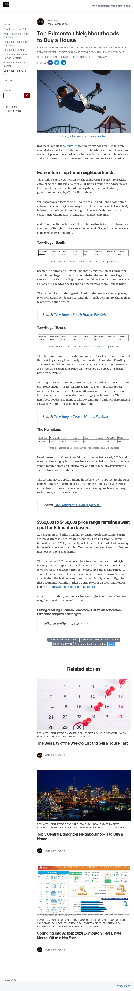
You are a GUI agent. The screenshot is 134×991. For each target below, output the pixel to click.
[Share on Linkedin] (63, 62)
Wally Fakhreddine (57, 23)
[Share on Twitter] (57, 62)
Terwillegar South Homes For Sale (80, 314)
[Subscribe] (27, 95)
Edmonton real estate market (15, 64)
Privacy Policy (123, 986)
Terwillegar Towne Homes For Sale (81, 416)
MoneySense (72, 145)
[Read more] (84, 704)
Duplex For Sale (48, 57)
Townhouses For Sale (15, 29)
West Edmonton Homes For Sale (16, 35)
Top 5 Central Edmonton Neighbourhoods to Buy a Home (80, 836)
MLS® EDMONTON (62, 644)
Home (6, 24)
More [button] (6, 80)
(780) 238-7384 (12, 111)
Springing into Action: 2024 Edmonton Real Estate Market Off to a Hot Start (79, 935)
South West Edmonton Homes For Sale (15, 56)
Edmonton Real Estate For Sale (15, 43)
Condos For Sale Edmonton (91, 827)
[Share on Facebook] (50, 62)
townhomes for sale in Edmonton (75, 586)
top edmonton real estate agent (80, 923)
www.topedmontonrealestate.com (111, 5)
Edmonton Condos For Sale (91, 919)
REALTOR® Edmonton (63, 736)
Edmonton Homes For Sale (15, 72)
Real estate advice (13, 49)
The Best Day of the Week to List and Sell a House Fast (82, 743)
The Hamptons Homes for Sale (77, 505)
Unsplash (101, 136)
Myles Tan (82, 136)
